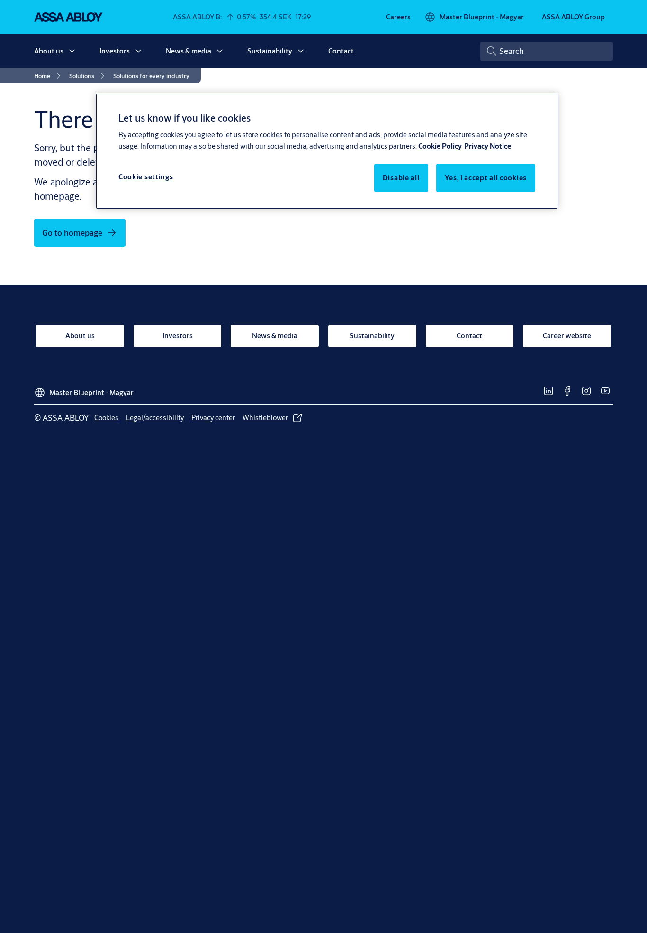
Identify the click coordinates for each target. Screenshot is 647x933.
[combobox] (546, 51)
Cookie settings (145, 177)
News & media (188, 50)
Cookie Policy (440, 146)
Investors (114, 50)
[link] (398, 17)
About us (48, 50)
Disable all (401, 178)
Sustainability (269, 50)
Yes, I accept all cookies (486, 178)
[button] (72, 51)
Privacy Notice (487, 146)
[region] (327, 151)
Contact (341, 50)
